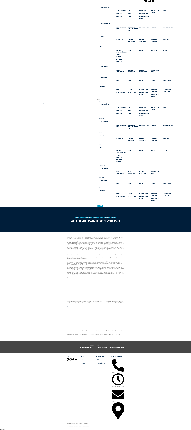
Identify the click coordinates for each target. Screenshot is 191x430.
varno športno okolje (155, 95)
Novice (129, 50)
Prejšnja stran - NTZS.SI (143, 93)
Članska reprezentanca (120, 71)
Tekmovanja (113, 217)
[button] (98, 99)
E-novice (130, 90)
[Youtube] (153, 1)
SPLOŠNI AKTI (142, 11)
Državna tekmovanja (142, 40)
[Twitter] (150, 1)
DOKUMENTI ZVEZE (143, 14)
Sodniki (129, 16)
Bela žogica (154, 50)
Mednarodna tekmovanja (154, 40)
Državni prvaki (167, 81)
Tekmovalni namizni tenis (121, 28)
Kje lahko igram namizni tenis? (167, 91)
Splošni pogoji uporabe (71, 423)
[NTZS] (48, 103)
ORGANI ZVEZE (119, 14)
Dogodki (141, 50)
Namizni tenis (95, 217)
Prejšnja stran (132, 93)
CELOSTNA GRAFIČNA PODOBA (144, 17)
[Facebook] (144, 1)
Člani (77, 217)
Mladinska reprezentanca (132, 71)
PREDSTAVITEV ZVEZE (121, 11)
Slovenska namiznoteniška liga (121, 51)
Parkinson (153, 27)
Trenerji (130, 14)
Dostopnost (86, 423)
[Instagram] (147, 1)
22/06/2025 (96, 223)
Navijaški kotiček (143, 90)
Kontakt (118, 90)
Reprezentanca (107, 217)
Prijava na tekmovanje (154, 91)
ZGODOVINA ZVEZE (120, 16)
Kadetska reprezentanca (143, 71)
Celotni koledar (120, 40)
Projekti (165, 11)
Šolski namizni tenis (168, 27)
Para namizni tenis (144, 27)
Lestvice (153, 81)
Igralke (141, 81)
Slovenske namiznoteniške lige (133, 40)
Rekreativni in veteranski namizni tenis (133, 29)
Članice (81, 217)
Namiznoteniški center (155, 12)
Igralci (129, 81)
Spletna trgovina (120, 93)
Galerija (165, 50)
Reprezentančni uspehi (155, 71)
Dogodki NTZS (166, 40)
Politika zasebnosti (79, 423)
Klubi (129, 11)
